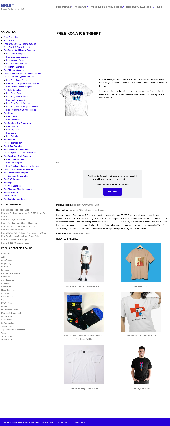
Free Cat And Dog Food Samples (18, 169)
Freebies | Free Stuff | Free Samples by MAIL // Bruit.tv (22, 422)
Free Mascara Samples (16, 60)
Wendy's (4, 333)
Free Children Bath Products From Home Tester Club (23, 233)
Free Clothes (72, 233)
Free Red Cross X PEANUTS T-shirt (141, 335)
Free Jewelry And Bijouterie (16, 149)
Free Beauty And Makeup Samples (19, 50)
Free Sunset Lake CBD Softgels (14, 239)
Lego (3, 299)
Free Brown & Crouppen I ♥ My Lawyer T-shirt (84, 286)
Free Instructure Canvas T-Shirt (85, 204)
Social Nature (7, 319)
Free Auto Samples (12, 185)
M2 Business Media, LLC (11, 309)
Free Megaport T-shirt (141, 388)
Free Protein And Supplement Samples (22, 166)
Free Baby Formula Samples (18, 103)
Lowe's (4, 306)
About (50, 422)
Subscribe (112, 191)
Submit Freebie (79, 422)
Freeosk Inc (6, 286)
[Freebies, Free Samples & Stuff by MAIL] (8, 6)
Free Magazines (13, 129)
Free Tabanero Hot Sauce (12, 229)
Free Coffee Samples (15, 159)
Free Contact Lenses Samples (19, 86)
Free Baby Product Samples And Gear (22, 106)
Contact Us (58, 422)
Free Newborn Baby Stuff (16, 99)
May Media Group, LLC (11, 313)
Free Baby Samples (12, 90)
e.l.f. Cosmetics (7, 280)
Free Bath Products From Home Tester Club (20, 236)
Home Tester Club (9, 290)
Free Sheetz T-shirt (141, 286)
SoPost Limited (7, 323)
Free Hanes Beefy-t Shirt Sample (84, 388)
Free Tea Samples (14, 162)
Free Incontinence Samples (16, 172)
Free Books (11, 132)
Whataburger (6, 339)
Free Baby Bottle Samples (17, 96)
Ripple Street (6, 316)
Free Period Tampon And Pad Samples (22, 83)
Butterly (4, 266)
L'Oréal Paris (6, 303)
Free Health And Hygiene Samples (19, 76)
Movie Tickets (10, 195)
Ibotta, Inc (5, 293)
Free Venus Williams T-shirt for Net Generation (88, 210)
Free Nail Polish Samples (16, 63)
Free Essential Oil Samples (16, 175)
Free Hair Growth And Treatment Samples (22, 73)
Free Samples (63, 7)
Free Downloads (11, 192)
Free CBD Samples (12, 179)
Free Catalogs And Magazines (17, 123)
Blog (159, 7)
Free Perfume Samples (14, 66)
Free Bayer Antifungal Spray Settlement (18, 226)
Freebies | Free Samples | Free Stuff (12, 9)
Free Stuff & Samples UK (139, 7)
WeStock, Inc (6, 336)
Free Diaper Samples (15, 93)
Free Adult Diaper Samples (17, 80)
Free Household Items (14, 142)
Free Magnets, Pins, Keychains (18, 189)
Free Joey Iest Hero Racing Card (15, 209)
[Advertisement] (112, 57)
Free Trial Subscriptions (14, 199)
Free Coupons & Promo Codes (106, 7)
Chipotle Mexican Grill (10, 273)
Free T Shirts (84, 233)
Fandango (5, 283)
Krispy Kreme (7, 296)
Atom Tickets (6, 260)
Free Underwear (13, 119)
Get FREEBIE (62, 162)
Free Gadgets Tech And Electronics (20, 152)
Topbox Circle (7, 326)
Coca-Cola (5, 276)
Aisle (3, 256)
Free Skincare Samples (14, 70)
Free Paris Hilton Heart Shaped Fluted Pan (19, 223)
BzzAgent (5, 270)
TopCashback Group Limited (13, 329)
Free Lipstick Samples (15, 53)
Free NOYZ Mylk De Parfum (13, 219)
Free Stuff (80, 7)
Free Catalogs (12, 126)
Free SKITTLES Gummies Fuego (15, 242)
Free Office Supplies (13, 146)
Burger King (6, 263)
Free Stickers (9, 139)
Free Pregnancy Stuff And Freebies (21, 109)
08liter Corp (6, 253)
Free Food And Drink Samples (17, 156)
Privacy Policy (68, 422)
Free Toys (8, 182)
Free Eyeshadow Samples (17, 56)
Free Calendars (12, 136)
